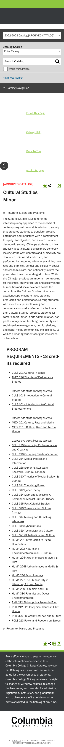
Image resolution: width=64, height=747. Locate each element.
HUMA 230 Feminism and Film (30, 589)
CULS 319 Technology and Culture (32, 530)
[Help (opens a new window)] (59, 186)
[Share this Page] (49, 186)
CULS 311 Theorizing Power (28, 485)
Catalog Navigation (18, 88)
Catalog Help (33, 132)
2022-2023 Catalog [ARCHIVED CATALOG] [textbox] (29, 35)
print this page (35, 170)
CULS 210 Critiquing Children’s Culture (35, 454)
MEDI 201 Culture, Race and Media (33, 422)
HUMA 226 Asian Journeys (27, 575)
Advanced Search (13, 77)
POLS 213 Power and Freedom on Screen (36, 620)
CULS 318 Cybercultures (26, 526)
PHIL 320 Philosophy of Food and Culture (36, 616)
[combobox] (32, 35)
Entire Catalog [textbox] (11, 51)
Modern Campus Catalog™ (37, 743)
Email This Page (35, 113)
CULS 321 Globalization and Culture (33, 535)
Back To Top (33, 151)
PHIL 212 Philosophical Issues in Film (34, 602)
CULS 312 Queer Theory (26, 490)
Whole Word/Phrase (19, 69)
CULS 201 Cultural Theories (28, 373)
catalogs (16, 740)
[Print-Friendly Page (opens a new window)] (54, 643)
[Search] (57, 61)
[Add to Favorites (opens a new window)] (45, 186)
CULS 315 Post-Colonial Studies (31, 503)
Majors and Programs (31, 213)
